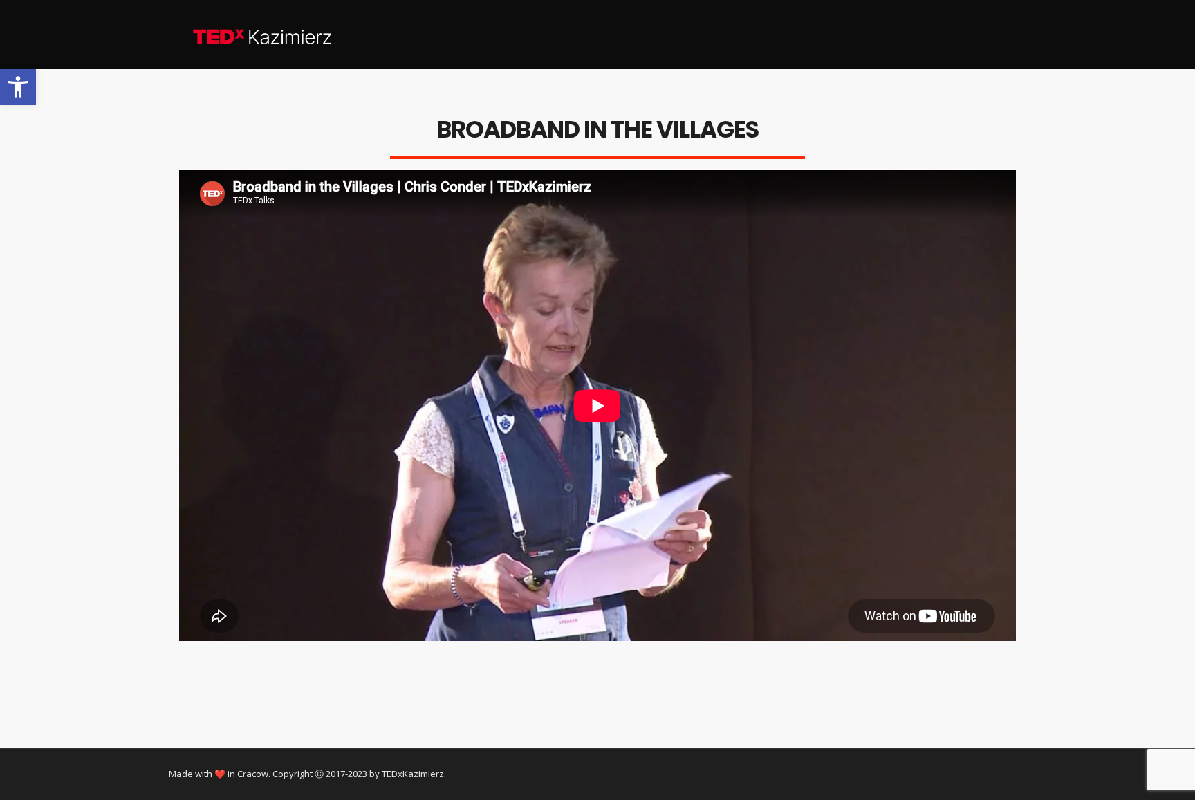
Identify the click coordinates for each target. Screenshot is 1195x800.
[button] (18, 87)
